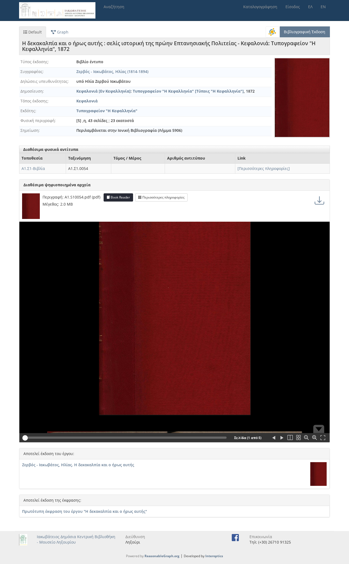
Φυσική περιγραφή (37, 120)
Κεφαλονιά (87, 100)
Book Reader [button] (120, 197)
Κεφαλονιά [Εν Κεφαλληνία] (103, 91)
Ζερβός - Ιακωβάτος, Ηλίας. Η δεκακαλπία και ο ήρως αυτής (78, 464)
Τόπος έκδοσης (33, 100)
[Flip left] (274, 438)
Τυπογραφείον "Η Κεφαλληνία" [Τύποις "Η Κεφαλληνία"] (188, 91)
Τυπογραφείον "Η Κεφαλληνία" (106, 110)
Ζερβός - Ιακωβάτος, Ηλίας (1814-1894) (112, 71)
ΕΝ (323, 6)
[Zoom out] (306, 438)
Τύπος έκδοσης (34, 61)
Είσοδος (292, 6)
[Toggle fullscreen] (323, 438)
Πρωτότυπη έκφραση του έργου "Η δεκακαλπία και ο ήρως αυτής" (84, 511)
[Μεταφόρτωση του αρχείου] (319, 200)
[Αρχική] (59, 10)
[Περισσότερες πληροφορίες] (263, 168)
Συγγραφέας (31, 71)
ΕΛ (310, 6)
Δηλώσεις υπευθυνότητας (44, 81)
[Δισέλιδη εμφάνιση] (290, 438)
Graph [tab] (62, 32)
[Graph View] (272, 31)
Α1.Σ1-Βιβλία (33, 168)
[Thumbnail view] (298, 438)
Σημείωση (29, 130)
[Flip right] (282, 438)
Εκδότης (27, 110)
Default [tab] (34, 32)
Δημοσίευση (31, 91)
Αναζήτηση (114, 6)
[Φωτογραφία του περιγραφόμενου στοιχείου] (302, 98)
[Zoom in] (315, 438)
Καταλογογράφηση (260, 6)
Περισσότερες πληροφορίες (163, 197)
